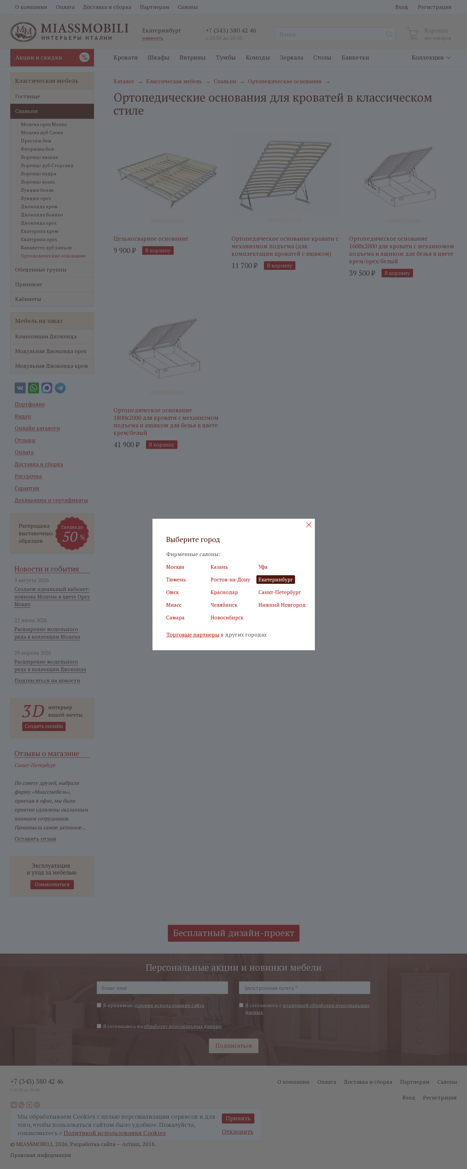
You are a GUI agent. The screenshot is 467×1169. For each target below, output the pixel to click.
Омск (172, 592)
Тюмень (176, 579)
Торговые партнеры (192, 635)
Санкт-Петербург (279, 592)
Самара (175, 617)
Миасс (174, 604)
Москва (175, 566)
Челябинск (224, 604)
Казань (219, 566)
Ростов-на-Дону (230, 579)
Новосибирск (227, 617)
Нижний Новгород (282, 604)
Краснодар (224, 592)
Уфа (263, 566)
